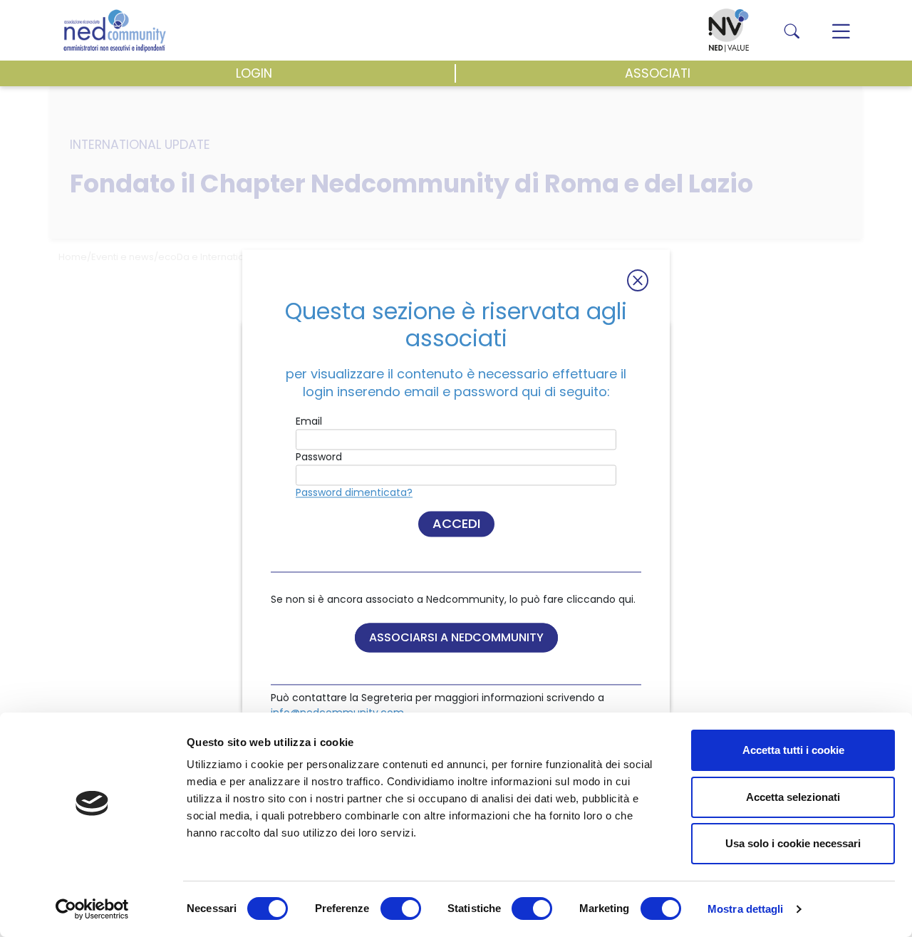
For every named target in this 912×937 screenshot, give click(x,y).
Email (309, 422)
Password (319, 457)
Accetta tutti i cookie (793, 750)
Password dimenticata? (354, 493)
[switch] (400, 908)
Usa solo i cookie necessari (793, 843)
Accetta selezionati (793, 797)
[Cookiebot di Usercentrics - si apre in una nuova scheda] (92, 909)
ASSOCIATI (657, 73)
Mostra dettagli (746, 909)
